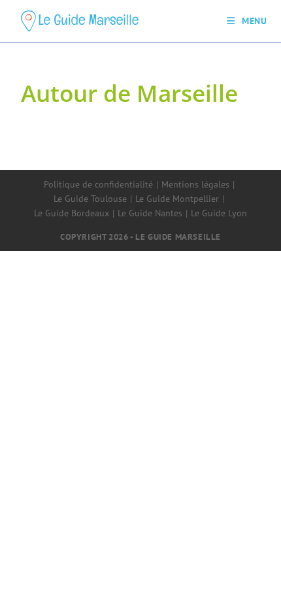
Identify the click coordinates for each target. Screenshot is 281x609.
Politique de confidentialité (98, 184)
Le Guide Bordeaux (71, 213)
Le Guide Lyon (219, 213)
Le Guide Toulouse (90, 199)
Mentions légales (195, 184)
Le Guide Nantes (150, 213)
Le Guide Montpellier (177, 199)
